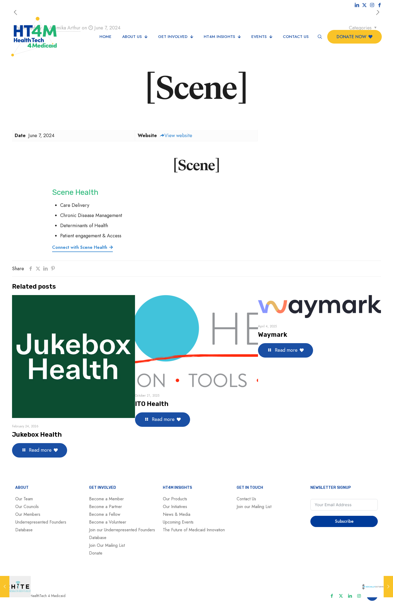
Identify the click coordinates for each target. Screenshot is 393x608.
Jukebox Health (37, 434)
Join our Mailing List (254, 507)
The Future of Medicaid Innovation (194, 530)
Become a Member (106, 499)
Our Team (24, 499)
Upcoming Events (178, 522)
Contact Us (246, 499)
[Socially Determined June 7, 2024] (377, 586)
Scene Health (75, 192)
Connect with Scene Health (79, 247)
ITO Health (151, 404)
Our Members (27, 514)
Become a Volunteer (107, 522)
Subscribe (344, 521)
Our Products (175, 499)
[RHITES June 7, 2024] (15, 586)
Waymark (272, 334)
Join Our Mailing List (107, 545)
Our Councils (27, 507)
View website (178, 135)
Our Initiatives (175, 507)
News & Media (176, 514)
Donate (95, 553)
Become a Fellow (104, 514)
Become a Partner (105, 507)
